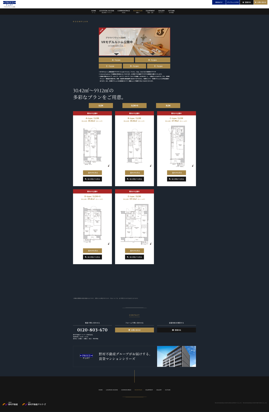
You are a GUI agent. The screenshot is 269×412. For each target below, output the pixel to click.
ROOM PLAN (137, 11)
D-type (134, 66)
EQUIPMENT (150, 11)
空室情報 (248, 2)
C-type (110, 66)
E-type (158, 66)
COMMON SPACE (123, 11)
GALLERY (161, 11)
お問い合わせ (261, 2)
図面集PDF (219, 2)
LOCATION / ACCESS (106, 11)
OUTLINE (171, 11)
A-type (116, 60)
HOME (93, 11)
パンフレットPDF (233, 2)
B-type (152, 60)
